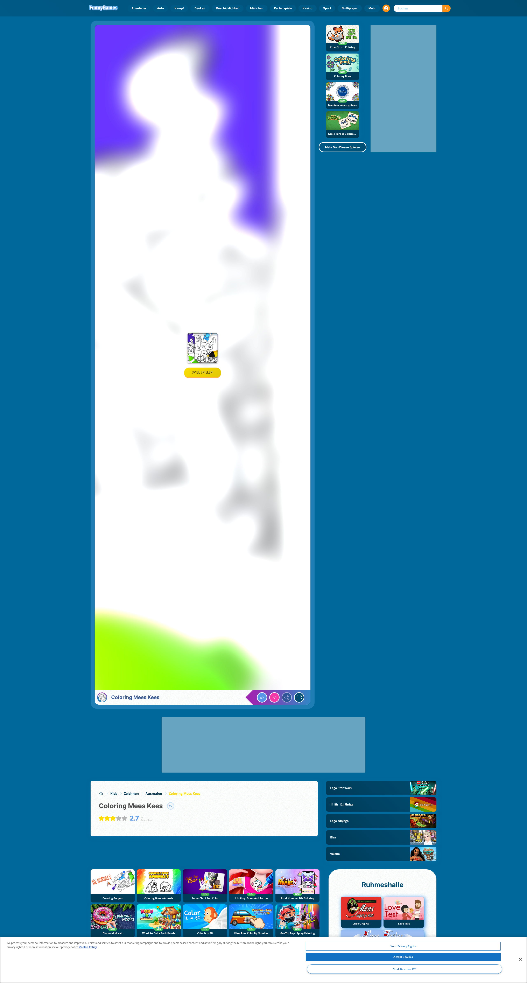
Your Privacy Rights (403, 946)
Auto (160, 8)
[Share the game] (287, 697)
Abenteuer (139, 8)
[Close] (520, 959)
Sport (327, 8)
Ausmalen (154, 793)
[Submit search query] (446, 8)
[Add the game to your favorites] (170, 806)
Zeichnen (131, 793)
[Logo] (103, 8)
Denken (200, 8)
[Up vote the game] (262, 697)
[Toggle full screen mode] (299, 697)
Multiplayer (350, 8)
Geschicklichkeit (227, 8)
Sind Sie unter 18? (404, 969)
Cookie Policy (88, 947)
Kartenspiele (283, 8)
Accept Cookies (403, 957)
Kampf (179, 8)
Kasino (307, 8)
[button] (386, 8)
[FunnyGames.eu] (101, 793)
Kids (113, 793)
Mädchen (256, 8)
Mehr (372, 8)
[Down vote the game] (274, 697)
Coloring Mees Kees (184, 793)
